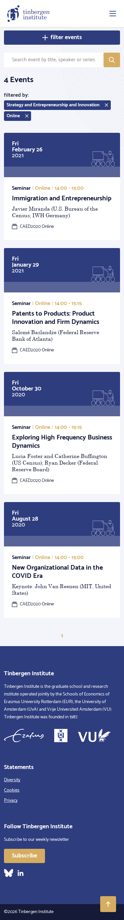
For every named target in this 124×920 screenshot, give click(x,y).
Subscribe (24, 856)
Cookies (12, 790)
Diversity (12, 780)
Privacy (11, 800)
